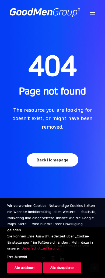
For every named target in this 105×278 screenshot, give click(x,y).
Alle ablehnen (24, 267)
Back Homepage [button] (52, 160)
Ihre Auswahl (17, 257)
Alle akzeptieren (62, 267)
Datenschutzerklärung (40, 248)
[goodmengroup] (45, 12)
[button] (92, 12)
